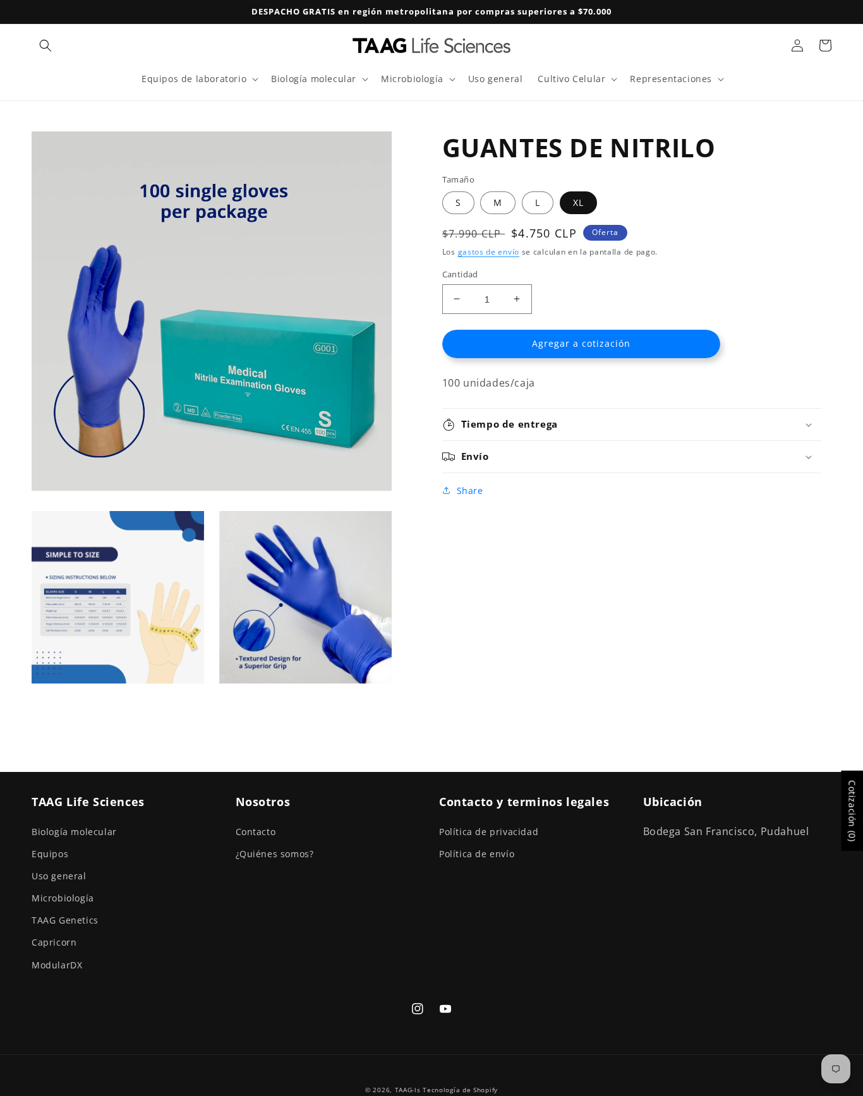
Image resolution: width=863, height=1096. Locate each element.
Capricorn (54, 942)
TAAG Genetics (65, 920)
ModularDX (57, 965)
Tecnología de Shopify (460, 1089)
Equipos (50, 854)
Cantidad (460, 273)
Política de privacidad (488, 832)
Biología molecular (74, 832)
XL (578, 202)
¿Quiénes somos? (275, 854)
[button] (45, 45)
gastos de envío (489, 251)
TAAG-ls (408, 1089)
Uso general (59, 876)
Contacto (256, 832)
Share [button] (470, 491)
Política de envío (476, 854)
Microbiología (63, 898)
